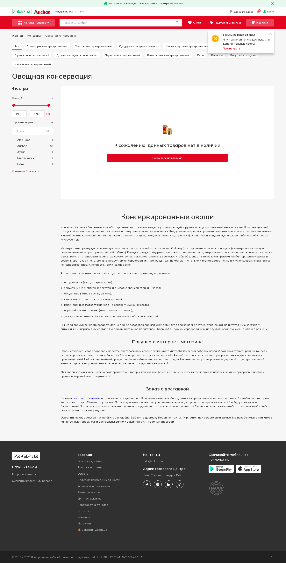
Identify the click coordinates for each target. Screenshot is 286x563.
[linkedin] (169, 484)
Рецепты (83, 511)
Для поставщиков (90, 498)
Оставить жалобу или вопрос (32, 481)
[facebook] (147, 484)
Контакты (84, 517)
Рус (80, 11)
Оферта (83, 473)
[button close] (273, 3)
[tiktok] (179, 484)
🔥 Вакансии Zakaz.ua (92, 529)
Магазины (84, 523)
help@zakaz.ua (153, 461)
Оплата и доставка (91, 461)
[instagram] (158, 484)
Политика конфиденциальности (99, 480)
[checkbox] (13, 139)
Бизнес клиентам (89, 492)
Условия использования (94, 486)
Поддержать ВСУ (63, 11)
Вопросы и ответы (24, 474)
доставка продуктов (86, 398)
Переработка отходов (93, 505)
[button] (241, 12)
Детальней (176, 3)
